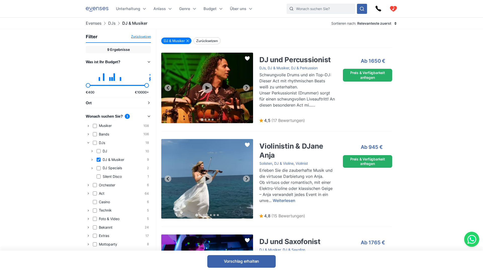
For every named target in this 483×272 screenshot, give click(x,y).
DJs (111, 23)
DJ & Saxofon (294, 250)
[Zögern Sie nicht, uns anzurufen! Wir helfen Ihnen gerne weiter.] (378, 9)
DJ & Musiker (278, 68)
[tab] (201, 119)
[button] (282, 120)
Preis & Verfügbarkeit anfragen (367, 75)
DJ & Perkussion (304, 68)
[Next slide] (246, 87)
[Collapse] (88, 142)
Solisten (265, 163)
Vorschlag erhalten (241, 261)
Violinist (302, 163)
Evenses (93, 23)
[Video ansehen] (207, 88)
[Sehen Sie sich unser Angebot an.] (362, 9)
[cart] (393, 9)
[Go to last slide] (168, 87)
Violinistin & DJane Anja (273, 141)
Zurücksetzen (141, 37)
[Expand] (88, 125)
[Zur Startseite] (97, 8)
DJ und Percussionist (271, 55)
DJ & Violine (284, 163)
